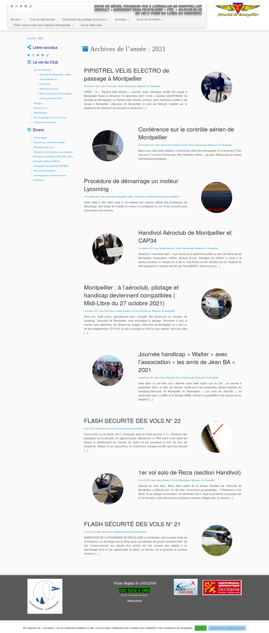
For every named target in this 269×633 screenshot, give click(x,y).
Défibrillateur (40, 112)
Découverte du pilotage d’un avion (84, 19)
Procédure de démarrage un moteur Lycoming (131, 184)
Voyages (38, 103)
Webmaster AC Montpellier (148, 86)
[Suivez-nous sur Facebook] (13, 6)
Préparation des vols (44, 147)
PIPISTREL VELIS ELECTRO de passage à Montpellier (126, 74)
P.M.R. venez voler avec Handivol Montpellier (42, 25)
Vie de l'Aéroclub (125, 86)
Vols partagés (40, 137)
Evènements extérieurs (45, 122)
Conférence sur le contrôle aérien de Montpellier (186, 133)
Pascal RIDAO (172, 196)
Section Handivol (48, 79)
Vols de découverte (42, 19)
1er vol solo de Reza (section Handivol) (189, 472)
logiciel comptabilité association (134, 595)
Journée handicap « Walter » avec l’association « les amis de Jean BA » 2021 (186, 361)
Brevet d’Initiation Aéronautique (55, 93)
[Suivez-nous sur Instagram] (17, 6)
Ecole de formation (149, 19)
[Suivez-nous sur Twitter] (22, 6)
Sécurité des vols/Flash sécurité (49, 142)
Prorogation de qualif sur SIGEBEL (51, 165)
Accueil (16, 19)
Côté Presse (45, 84)
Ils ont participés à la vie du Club (50, 117)
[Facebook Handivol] (27, 6)
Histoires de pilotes (48, 88)
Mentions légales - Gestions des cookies (227, 628)
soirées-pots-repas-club (50, 98)
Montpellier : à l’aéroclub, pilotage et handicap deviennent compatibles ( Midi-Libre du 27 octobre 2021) (131, 295)
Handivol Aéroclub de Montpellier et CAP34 (184, 236)
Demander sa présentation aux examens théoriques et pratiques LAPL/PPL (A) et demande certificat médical (53, 156)
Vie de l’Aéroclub (91, 25)
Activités (121, 19)
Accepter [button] (200, 628)
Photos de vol (40, 108)
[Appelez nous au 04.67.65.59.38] (31, 6)
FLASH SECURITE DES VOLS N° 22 (132, 420)
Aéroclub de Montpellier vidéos (55, 74)
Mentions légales (134, 600)
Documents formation (44, 170)
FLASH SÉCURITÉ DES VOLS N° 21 (132, 523)
